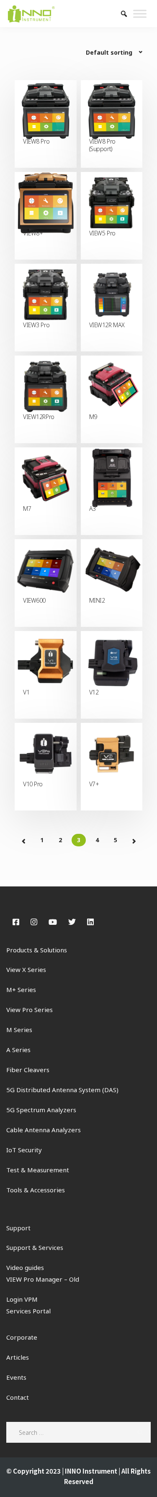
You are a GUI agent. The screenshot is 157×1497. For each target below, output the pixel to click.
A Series (18, 1049)
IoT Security (24, 1150)
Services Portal (28, 1311)
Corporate (21, 1337)
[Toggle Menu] (140, 14)
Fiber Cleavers (27, 1069)
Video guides (25, 1267)
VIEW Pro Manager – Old (42, 1279)
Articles (17, 1357)
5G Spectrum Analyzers (41, 1110)
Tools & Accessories (35, 1190)
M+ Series (21, 989)
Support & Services (34, 1247)
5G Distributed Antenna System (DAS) (62, 1090)
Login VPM (22, 1299)
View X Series (26, 969)
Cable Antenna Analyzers (43, 1130)
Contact (17, 1397)
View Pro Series (29, 1009)
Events (16, 1377)
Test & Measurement (37, 1170)
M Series (19, 1029)
